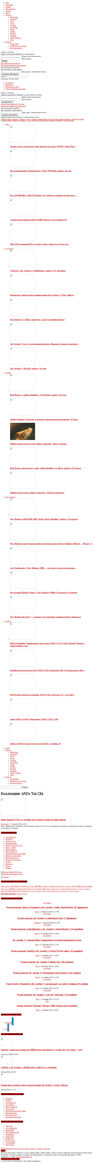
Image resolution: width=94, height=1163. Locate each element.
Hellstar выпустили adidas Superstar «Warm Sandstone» (37, 493)
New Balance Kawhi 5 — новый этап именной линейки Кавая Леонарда (45, 617)
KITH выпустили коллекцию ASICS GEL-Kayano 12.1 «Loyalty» (42, 695)
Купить (8, 42)
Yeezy (8, 13)
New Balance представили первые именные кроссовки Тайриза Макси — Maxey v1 (51, 543)
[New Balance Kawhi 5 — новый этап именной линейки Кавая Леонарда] (22, 612)
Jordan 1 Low (31, 889)
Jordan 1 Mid (41, 889)
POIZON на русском (18, 46)
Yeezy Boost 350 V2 (53, 891)
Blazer (74, 886)
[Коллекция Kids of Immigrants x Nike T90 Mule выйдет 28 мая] (22, 166)
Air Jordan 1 (10, 1105)
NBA (6, 891)
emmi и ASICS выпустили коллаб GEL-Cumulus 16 (35, 743)
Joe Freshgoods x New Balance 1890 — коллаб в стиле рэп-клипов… (43, 568)
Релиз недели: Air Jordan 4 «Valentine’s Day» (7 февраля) (47, 918)
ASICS (8, 11)
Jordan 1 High (21, 889)
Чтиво (8, 866)
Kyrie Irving (81, 889)
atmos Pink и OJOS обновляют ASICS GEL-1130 (34, 719)
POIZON (9, 839)
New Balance (10, 9)
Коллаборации (11, 843)
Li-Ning (13, 25)
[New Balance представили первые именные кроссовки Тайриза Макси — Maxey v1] (22, 539)
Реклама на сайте (12, 87)
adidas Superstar (5, 886)
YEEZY (9, 1101)
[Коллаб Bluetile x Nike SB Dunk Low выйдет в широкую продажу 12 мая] (22, 191)
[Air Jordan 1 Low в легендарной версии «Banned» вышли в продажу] (22, 340)
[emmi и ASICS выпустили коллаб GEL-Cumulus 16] (22, 739)
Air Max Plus (68, 886)
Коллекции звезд (12, 858)
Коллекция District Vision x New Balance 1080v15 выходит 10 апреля (43, 592)
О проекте (10, 83)
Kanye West (66, 889)
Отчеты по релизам (13, 860)
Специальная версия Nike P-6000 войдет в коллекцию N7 (38, 220)
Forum (6, 889)
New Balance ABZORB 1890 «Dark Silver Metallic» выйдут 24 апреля (43, 519)
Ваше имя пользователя (31, 56)
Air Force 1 (15, 886)
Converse (13, 19)
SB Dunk (17, 891)
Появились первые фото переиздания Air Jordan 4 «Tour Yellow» (42, 295)
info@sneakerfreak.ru (24, 1157)
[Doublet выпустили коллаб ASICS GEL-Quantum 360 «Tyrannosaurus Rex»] (22, 666)
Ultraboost (39, 891)
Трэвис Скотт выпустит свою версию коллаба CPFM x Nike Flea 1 (43, 146)
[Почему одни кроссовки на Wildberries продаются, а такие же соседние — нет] (6, 1045)
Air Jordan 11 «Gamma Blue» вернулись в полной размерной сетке (47, 940)
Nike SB (11, 891)
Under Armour (15, 38)
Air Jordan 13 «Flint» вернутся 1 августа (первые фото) (37, 319)
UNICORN (14, 44)
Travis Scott (33, 891)
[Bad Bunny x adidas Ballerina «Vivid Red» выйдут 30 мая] (22, 390)
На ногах (9, 864)
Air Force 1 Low (27, 886)
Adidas (8, 7)
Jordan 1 (13, 889)
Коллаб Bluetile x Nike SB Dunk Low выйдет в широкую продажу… (43, 195)
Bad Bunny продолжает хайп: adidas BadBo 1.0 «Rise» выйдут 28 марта (45, 468)
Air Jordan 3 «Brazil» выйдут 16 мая (28, 368)
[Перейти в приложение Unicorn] (5, 877)
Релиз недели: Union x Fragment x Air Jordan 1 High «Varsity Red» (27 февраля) (47, 907)
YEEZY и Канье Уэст (14, 845)
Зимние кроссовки (73, 891)
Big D (37, 912)
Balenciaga (14, 17)
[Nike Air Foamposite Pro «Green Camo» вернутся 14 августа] (22, 240)
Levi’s (12, 23)
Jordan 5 (59, 889)
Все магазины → (16, 48)
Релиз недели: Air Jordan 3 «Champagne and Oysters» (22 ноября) (47, 973)
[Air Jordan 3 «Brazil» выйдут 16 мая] (22, 364)
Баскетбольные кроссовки (16, 854)
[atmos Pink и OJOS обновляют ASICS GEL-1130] (22, 715)
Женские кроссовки (13, 856)
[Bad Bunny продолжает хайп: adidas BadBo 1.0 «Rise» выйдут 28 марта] (22, 464)
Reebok (13, 34)
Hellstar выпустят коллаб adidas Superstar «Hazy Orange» (38, 444)
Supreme (13, 36)
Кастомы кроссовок (13, 1117)
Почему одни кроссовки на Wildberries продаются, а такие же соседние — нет (41, 1049)
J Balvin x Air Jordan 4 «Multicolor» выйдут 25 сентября (37, 271)
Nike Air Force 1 (12, 1115)
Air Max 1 (45, 886)
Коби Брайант (11, 850)
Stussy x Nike (11, 847)
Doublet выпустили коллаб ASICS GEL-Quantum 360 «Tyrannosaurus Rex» (47, 670)
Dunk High (84, 886)
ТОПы (8, 862)
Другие (8, 15)
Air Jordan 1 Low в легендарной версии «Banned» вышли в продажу (44, 344)
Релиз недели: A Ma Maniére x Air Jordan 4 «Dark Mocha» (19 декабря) (47, 929)
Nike (7, 3)
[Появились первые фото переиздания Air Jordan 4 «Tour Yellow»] (22, 291)
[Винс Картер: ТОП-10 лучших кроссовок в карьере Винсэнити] (13, 815)
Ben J (7, 824)
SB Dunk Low (25, 891)
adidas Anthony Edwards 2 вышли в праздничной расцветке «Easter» (44, 419)
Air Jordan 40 (10, 837)
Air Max (38, 886)
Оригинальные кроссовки (16, 89)
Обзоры (9, 868)
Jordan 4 (53, 889)
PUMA (12, 32)
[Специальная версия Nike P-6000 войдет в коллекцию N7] (22, 215)
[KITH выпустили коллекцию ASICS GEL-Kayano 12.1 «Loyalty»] (22, 690)
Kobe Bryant (74, 889)
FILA (12, 21)
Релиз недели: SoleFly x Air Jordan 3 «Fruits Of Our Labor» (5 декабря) (47, 951)
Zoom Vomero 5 (63, 891)
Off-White (14, 28)
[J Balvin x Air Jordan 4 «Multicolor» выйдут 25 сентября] (22, 266)
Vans (12, 40)
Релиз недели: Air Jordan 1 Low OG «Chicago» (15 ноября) (47, 995)
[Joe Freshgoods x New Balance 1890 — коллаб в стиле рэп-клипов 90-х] (22, 564)
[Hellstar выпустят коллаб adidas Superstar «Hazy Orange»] (22, 439)
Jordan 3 (48, 889)
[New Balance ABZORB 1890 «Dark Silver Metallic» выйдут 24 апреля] (22, 515)
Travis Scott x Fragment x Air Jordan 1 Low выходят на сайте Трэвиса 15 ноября (47, 984)
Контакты (9, 85)
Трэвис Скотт (11, 841)
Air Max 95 (61, 886)
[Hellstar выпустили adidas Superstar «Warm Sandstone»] (22, 488)
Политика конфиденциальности (13, 65)
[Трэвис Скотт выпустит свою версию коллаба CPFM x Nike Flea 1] (22, 142)
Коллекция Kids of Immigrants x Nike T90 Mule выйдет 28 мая (40, 171)
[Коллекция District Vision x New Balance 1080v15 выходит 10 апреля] (22, 588)
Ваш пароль (26, 59)
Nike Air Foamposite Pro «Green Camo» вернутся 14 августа (39, 244)
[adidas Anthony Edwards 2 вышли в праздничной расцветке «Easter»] (22, 415)
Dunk (78, 886)
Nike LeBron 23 (11, 852)
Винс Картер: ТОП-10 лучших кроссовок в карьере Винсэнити (33, 819)
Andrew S (37, 923)
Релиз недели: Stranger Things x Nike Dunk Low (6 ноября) (47, 1006)
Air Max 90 (53, 886)
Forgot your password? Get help (12, 104)
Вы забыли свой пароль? (10, 63)
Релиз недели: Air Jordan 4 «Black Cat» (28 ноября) (47, 962)
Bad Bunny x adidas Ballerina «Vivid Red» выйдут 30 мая (38, 395)
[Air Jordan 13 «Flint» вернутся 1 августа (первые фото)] (22, 315)
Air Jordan (9, 5)
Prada (12, 30)
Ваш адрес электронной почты (34, 72)
